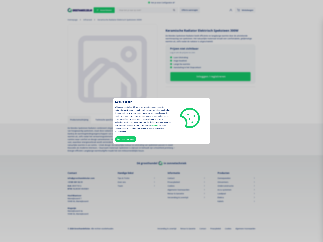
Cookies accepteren (125, 139)
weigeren (155, 125)
